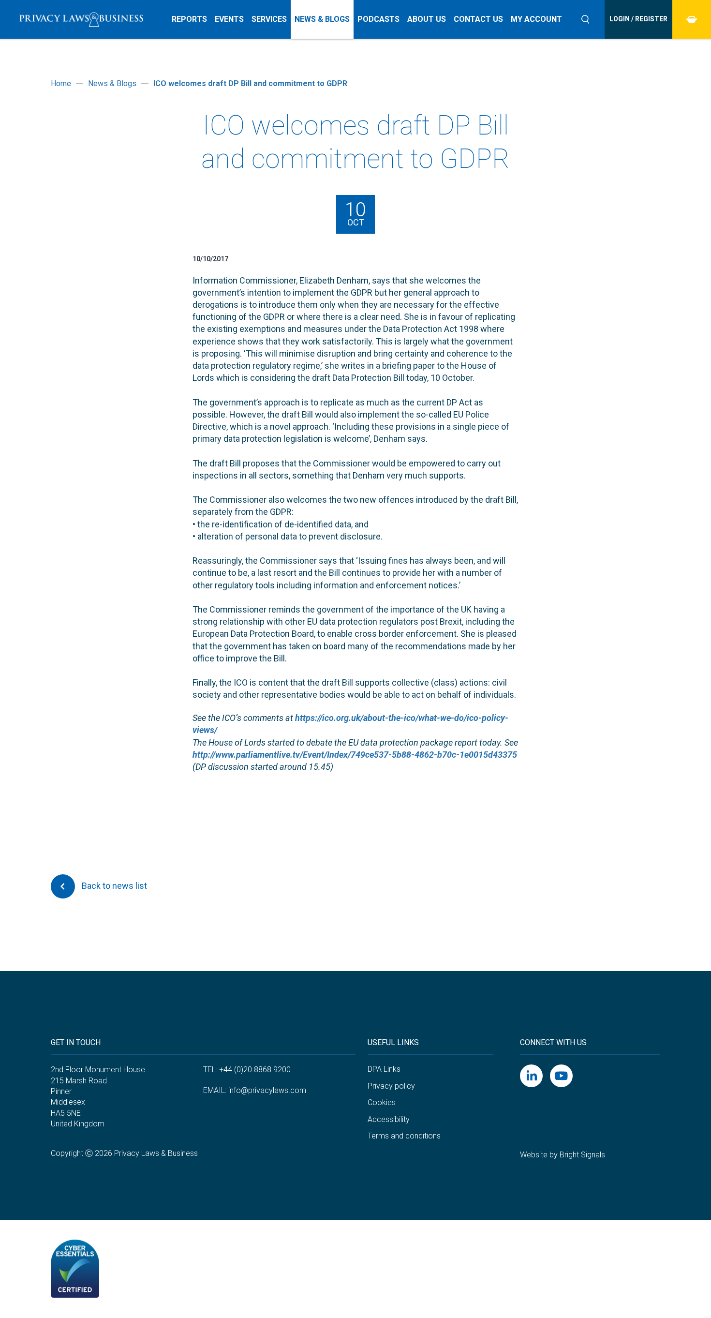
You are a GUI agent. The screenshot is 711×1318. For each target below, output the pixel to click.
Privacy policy (391, 1086)
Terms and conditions (404, 1135)
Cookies (382, 1102)
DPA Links (384, 1069)
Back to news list (113, 886)
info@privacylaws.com (267, 1090)
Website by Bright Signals (562, 1154)
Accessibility (389, 1119)
